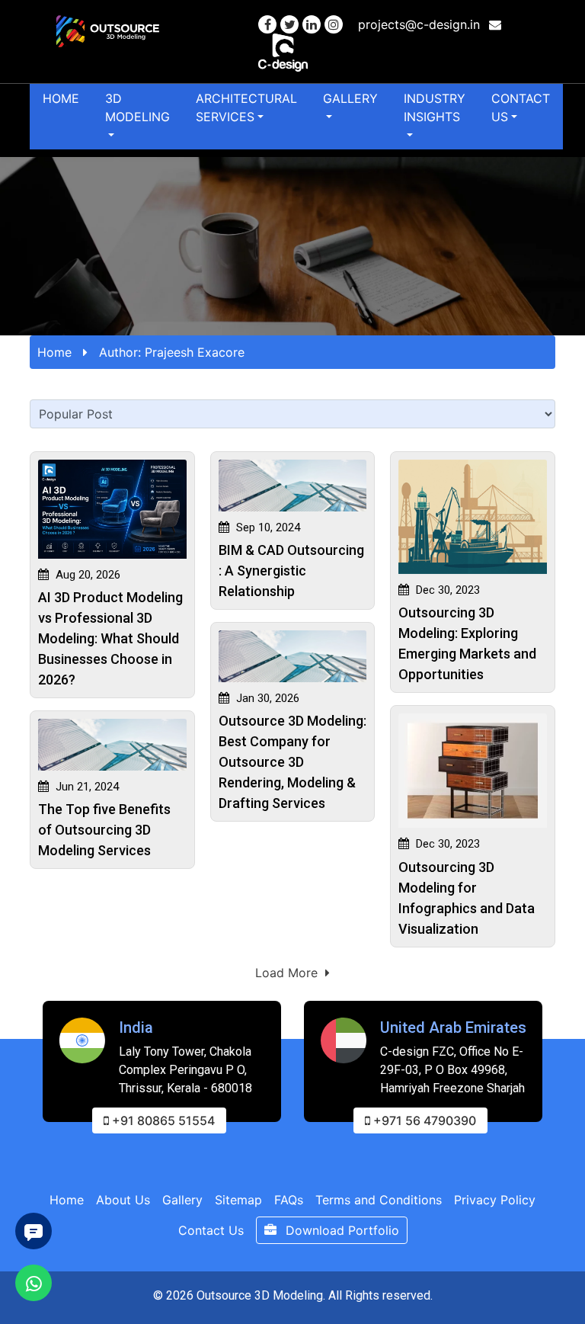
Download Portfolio (340, 1230)
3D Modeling (137, 107)
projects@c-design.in (421, 24)
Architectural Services (246, 107)
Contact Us (520, 107)
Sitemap (238, 1199)
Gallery (350, 98)
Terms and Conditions (378, 1199)
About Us (123, 1199)
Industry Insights (434, 107)
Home (61, 98)
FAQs (288, 1199)
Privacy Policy (494, 1199)
